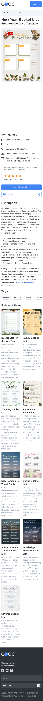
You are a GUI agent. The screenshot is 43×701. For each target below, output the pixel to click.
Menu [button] (34, 4)
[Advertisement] (21, 107)
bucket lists (30, 282)
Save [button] (9, 194)
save (11, 34)
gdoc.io (21, 282)
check (28, 297)
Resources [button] (7, 685)
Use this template (21, 187)
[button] (39, 194)
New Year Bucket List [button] (15, 13)
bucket (6, 297)
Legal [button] (5, 678)
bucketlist (17, 297)
